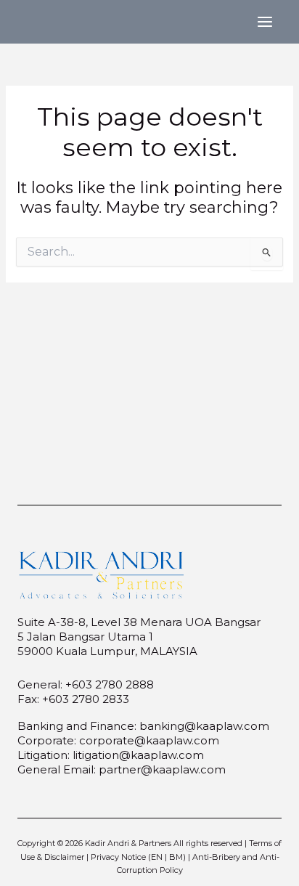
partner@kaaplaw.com (162, 769)
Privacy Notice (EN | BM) (138, 857)
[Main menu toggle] (265, 21)
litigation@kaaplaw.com (138, 755)
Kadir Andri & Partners (128, 843)
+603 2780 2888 (109, 684)
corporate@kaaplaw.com (149, 740)
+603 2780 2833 (85, 699)
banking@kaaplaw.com (204, 726)
